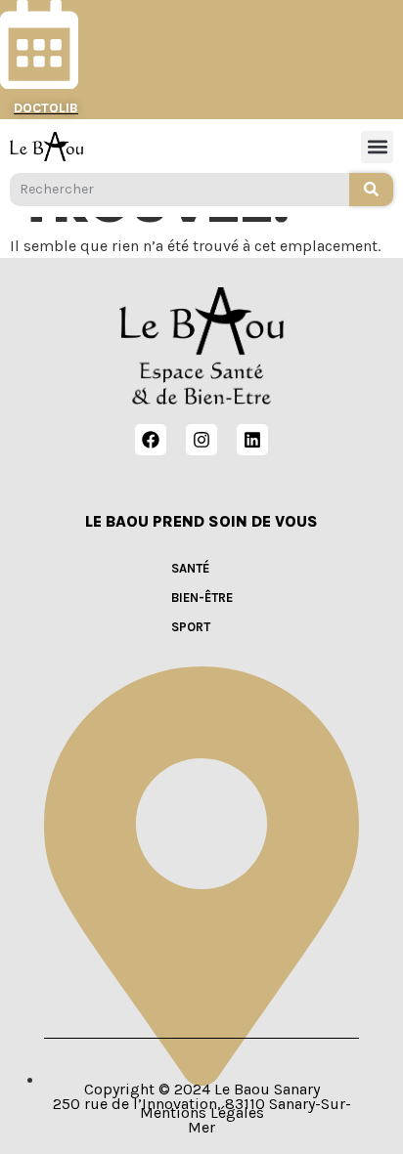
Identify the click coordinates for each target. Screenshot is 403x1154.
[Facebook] (150, 439)
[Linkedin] (252, 439)
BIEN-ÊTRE (202, 597)
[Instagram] (201, 439)
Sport (190, 627)
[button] (377, 147)
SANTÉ (190, 568)
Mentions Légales (202, 1112)
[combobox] (179, 189)
